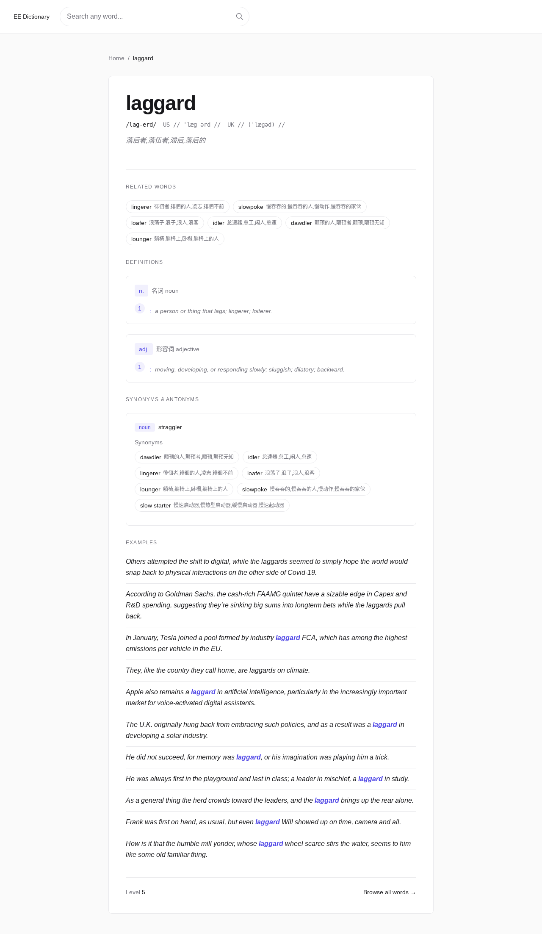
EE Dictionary (32, 16)
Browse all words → (389, 892)
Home (116, 58)
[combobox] (154, 16)
